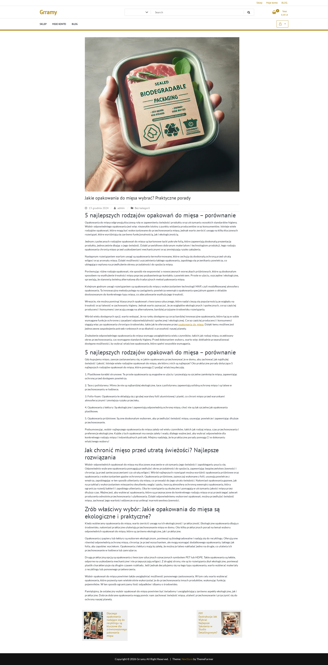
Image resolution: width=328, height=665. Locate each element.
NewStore (187, 659)
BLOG (284, 2)
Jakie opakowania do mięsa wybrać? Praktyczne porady (138, 198)
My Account (282, 24)
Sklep (259, 2)
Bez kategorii (142, 208)
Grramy (48, 12)
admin (121, 208)
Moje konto (272, 2)
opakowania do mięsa (190, 324)
